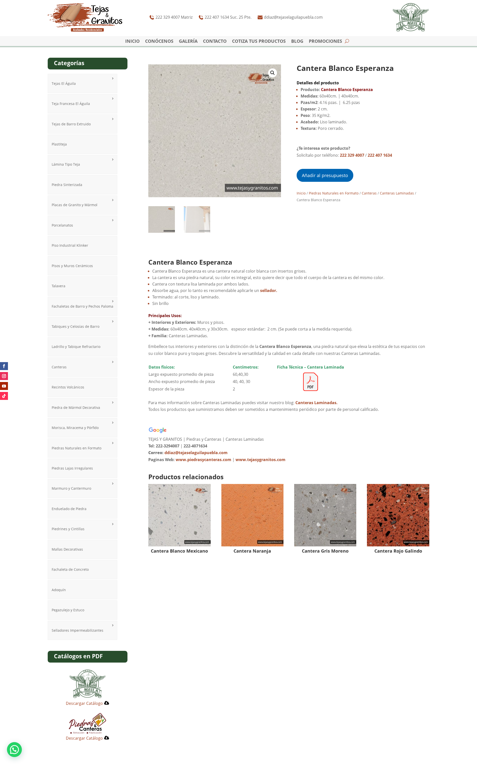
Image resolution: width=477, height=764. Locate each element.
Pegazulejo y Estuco (68, 610)
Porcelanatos (62, 225)
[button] (272, 72)
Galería (188, 41)
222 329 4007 (352, 155)
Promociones (325, 41)
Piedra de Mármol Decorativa (76, 407)
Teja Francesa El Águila (71, 103)
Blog (297, 41)
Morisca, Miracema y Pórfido (75, 427)
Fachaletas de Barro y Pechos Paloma (82, 306)
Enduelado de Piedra (69, 508)
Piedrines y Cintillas (68, 528)
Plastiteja (59, 144)
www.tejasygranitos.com (260, 459)
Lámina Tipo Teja (66, 164)
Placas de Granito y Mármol (74, 204)
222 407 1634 (380, 155)
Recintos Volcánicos (68, 387)
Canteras (59, 367)
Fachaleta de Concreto (70, 569)
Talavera (58, 286)
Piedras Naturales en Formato (76, 448)
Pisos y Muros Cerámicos (72, 265)
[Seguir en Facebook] (4, 366)
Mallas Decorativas (67, 549)
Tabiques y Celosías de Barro (75, 326)
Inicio (132, 41)
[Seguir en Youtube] (4, 386)
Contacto (215, 41)
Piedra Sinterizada (67, 184)
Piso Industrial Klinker (70, 245)
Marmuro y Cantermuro (71, 488)
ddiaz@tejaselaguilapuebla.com (196, 452)
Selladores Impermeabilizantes (77, 630)
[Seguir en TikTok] (4, 396)
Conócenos (159, 41)
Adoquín (59, 589)
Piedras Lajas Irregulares (72, 468)
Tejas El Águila (64, 83)
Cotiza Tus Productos (259, 41)
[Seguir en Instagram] (4, 376)
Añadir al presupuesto (325, 175)
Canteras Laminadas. (316, 402)
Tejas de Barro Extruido (71, 124)
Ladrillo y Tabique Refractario (76, 346)
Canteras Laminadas (397, 193)
